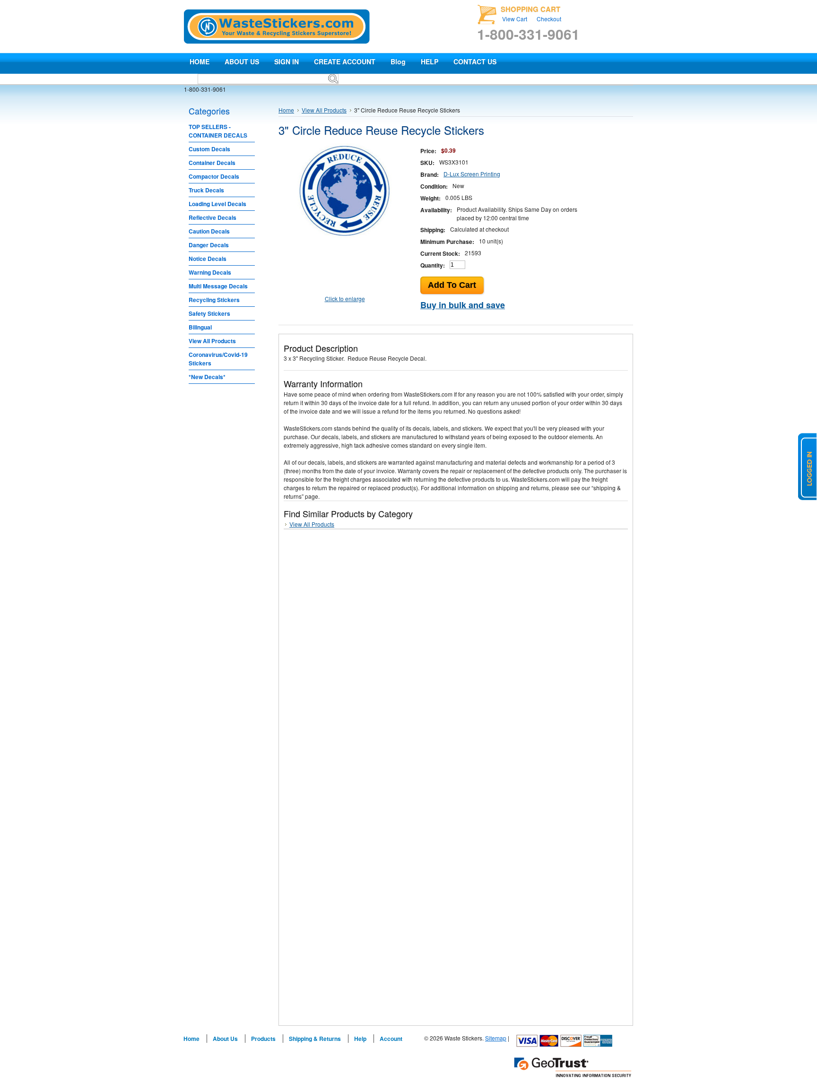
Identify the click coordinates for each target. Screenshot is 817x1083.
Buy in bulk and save (462, 305)
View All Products (212, 341)
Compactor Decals (214, 176)
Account (391, 1038)
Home (286, 110)
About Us (225, 1038)
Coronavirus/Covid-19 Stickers (218, 358)
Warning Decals (210, 272)
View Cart (514, 19)
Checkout (549, 19)
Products (263, 1038)
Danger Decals (209, 245)
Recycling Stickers (214, 299)
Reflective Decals (212, 217)
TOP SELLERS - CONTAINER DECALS (218, 130)
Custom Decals (209, 149)
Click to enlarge (345, 299)
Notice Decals (207, 258)
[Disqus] (456, 655)
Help (360, 1038)
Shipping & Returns (315, 1038)
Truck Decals (206, 190)
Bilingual (200, 327)
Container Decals (212, 162)
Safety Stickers (209, 313)
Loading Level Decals (217, 203)
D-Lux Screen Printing (471, 174)
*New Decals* (207, 377)
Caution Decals (209, 231)
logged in (807, 466)
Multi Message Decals (218, 286)
